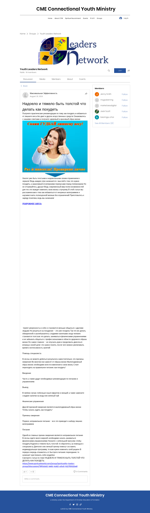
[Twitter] (73, 504)
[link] (28, 79)
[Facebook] (70, 504)
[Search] (108, 70)
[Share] (86, 93)
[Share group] (128, 70)
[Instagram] (77, 504)
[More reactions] (32, 471)
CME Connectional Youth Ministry (75, 9)
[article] (55, 288)
